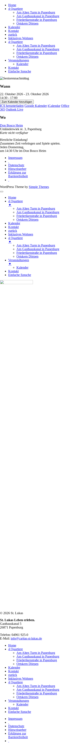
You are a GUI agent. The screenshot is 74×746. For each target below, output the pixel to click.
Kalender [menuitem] (14, 223)
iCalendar (54, 105)
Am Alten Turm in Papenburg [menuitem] (35, 208)
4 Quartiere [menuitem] (15, 203)
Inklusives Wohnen (20, 38)
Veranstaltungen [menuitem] (18, 262)
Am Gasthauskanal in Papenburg (37, 16)
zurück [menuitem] (12, 230)
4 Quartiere (15, 8)
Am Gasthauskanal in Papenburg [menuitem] (37, 212)
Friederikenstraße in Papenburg (36, 19)
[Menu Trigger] (1, 191)
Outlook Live (14, 109)
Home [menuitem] (12, 197)
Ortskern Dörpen (27, 23)
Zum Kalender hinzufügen (17, 101)
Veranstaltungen (18, 60)
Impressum (15, 157)
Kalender (14, 27)
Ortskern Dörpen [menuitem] (27, 219)
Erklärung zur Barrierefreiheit (18, 174)
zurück (12, 34)
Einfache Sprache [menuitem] (19, 275)
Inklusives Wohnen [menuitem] (20, 234)
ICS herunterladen (12, 105)
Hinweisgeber (17, 169)
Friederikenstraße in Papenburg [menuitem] (36, 216)
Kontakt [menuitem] (13, 227)
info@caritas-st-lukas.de (26, 638)
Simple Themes (39, 187)
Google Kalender (35, 105)
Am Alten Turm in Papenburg (35, 12)
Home (12, 5)
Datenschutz (16, 165)
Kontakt (13, 31)
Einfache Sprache (19, 71)
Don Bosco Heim (11, 125)
